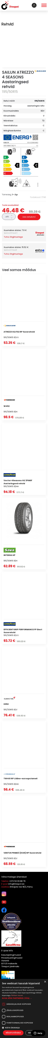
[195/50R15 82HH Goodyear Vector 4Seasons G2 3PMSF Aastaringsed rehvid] (24, 459)
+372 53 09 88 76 (17, 881)
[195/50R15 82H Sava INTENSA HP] (24, 533)
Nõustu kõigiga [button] (13, 1033)
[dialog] (24, 1008)
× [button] (45, 982)
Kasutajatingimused (11, 955)
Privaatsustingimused (11, 958)
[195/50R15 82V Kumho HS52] (24, 682)
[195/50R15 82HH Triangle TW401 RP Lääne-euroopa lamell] (24, 757)
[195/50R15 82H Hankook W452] (24, 384)
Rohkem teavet (17, 995)
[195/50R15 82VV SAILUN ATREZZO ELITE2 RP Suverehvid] (24, 310)
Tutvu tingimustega (13, 237)
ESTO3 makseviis (9, 963)
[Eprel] (21, 160)
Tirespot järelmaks (10, 966)
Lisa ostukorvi (29, 217)
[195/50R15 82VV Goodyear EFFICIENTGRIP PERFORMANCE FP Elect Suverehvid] (24, 608)
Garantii (5, 960)
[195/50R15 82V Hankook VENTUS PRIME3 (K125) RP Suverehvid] (24, 831)
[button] (24, 998)
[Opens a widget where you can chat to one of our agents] (38, 1033)
